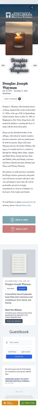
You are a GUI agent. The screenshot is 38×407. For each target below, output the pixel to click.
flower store (26, 205)
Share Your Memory (14, 321)
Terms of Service (25, 398)
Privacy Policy (13, 398)
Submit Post (19, 357)
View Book (10, 288)
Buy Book (22, 288)
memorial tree (28, 202)
